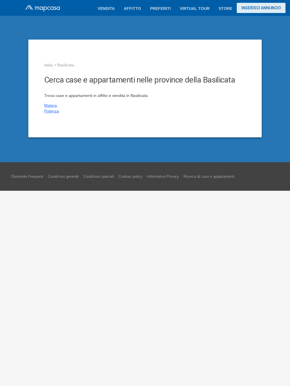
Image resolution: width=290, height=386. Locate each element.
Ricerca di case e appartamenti (209, 176)
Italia (48, 65)
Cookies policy (130, 176)
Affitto (132, 8)
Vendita (106, 8)
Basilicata (65, 65)
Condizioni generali (63, 176)
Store (225, 8)
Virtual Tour (195, 8)
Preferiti (160, 8)
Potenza (51, 111)
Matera (50, 105)
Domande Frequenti (27, 176)
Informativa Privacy (163, 176)
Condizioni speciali (98, 176)
